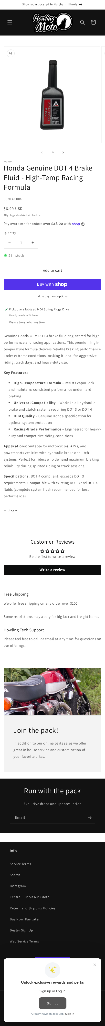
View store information (27, 322)
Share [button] (13, 511)
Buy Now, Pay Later (25, 919)
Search (15, 875)
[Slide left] (41, 152)
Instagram (18, 886)
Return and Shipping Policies (32, 908)
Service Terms (20, 864)
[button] (9, 22)
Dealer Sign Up (21, 930)
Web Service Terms (24, 941)
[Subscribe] (89, 817)
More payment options (53, 296)
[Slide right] (63, 152)
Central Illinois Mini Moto (30, 897)
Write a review (52, 569)
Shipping (9, 215)
